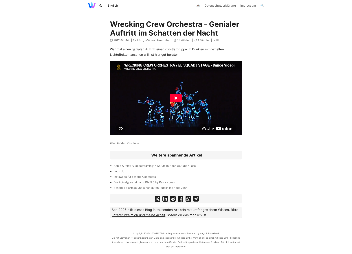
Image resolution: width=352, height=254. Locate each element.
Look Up (119, 171)
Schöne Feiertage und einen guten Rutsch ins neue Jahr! (151, 187)
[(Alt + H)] (92, 5)
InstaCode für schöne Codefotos (135, 176)
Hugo (202, 233)
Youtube (164, 40)
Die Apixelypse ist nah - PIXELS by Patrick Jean (144, 182)
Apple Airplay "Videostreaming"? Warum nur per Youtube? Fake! (155, 166)
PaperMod (213, 233)
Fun (140, 40)
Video (151, 40)
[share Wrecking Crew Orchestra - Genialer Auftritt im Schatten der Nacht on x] (157, 199)
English (113, 5)
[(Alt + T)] (101, 5)
